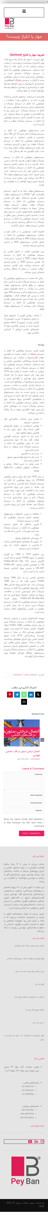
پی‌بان (40, 675)
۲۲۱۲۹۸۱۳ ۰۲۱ (28, 1090)
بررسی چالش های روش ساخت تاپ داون (29, 971)
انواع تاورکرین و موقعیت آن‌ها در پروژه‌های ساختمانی (25, 958)
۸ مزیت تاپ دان (38, 1022)
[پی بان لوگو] (9, 18)
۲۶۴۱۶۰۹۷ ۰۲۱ (28, 1086)
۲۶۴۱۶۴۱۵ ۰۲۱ (28, 1094)
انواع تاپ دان (39, 984)
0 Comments (17, 675)
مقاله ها (26, 675)
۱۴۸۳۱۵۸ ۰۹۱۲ (27, 1110)
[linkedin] (36, 1141)
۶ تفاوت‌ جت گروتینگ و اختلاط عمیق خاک (29, 997)
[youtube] (30, 1141)
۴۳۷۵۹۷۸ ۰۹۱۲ (27, 1118)
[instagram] (42, 1141)
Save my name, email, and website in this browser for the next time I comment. (24, 823)
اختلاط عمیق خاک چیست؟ (34, 1010)
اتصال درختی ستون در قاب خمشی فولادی (29, 945)
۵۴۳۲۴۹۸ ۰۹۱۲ (27, 1114)
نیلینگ (18, 80)
